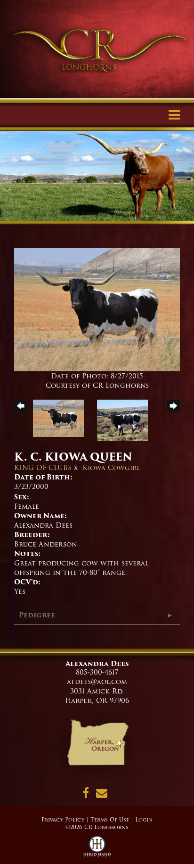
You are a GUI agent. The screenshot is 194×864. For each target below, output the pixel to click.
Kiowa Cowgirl (111, 467)
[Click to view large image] (97, 309)
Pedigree (37, 615)
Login (144, 819)
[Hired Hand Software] (97, 850)
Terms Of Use (109, 819)
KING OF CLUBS (43, 467)
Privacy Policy (62, 819)
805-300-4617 (97, 672)
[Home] (97, 746)
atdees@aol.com (97, 681)
